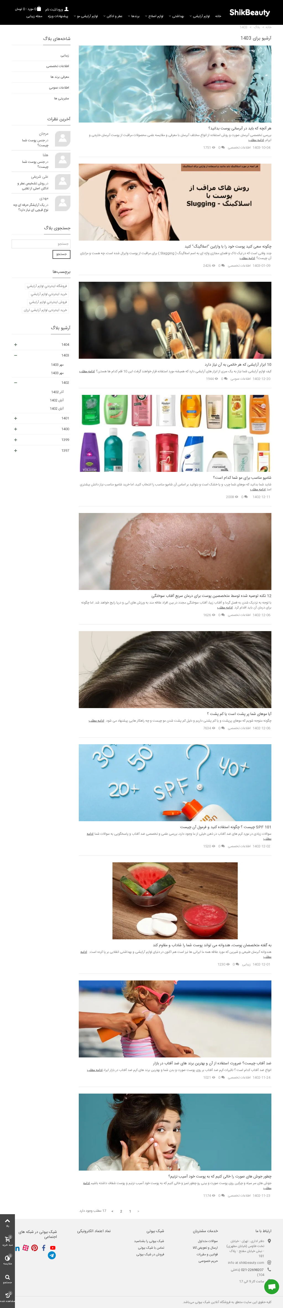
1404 (65, 344)
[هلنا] (62, 160)
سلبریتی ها (61, 98)
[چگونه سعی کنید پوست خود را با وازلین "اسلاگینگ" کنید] (175, 202)
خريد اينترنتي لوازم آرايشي (49, 294)
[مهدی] (62, 203)
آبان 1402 (57, 400)
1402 (65, 383)
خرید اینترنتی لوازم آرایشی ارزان (45, 310)
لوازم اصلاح (155, 16)
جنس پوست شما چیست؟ (35, 143)
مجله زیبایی (34, 16)
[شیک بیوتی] (249, 12)
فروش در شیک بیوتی (150, 1254)
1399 (65, 440)
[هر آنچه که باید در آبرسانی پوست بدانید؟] (175, 84)
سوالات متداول (208, 1241)
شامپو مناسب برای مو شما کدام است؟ (242, 478)
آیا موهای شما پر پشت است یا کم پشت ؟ (239, 714)
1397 (65, 450)
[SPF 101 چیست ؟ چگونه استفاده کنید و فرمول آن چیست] (175, 783)
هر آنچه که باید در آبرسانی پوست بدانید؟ (239, 129)
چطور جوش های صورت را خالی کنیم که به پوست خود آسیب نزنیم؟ (219, 1177)
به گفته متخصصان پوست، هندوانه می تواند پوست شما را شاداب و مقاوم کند (212, 945)
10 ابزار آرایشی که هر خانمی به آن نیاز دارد (238, 365)
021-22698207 (252, 1270)
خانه (218, 16)
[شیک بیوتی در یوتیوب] (53, 1248)
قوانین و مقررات (207, 1254)
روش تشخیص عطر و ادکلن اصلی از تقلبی (32, 186)
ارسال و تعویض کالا (205, 1248)
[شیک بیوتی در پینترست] (34, 1248)
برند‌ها (135, 16)
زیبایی (246, 964)
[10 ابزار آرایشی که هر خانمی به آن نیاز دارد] (175, 320)
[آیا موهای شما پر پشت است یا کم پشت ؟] (175, 669)
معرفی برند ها (60, 77)
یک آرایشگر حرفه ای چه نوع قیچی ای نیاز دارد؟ (30, 207)
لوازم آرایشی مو (87, 16)
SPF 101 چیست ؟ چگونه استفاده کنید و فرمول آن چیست (225, 827)
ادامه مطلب (256, 140)
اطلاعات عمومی (240, 379)
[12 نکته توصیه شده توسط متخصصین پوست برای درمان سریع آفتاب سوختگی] (175, 551)
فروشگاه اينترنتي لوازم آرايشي (47, 286)
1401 (65, 418)
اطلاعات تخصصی (239, 147)
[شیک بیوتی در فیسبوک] (44, 1248)
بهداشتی (178, 16)
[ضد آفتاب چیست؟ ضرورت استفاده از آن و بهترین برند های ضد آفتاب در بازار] (175, 1019)
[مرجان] (62, 139)
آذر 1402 (57, 392)
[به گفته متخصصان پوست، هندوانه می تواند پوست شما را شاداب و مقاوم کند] (175, 901)
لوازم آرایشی (201, 16)
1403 (65, 355)
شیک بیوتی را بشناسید (149, 1241)
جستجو (61, 254)
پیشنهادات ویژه (58, 16)
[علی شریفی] (62, 182)
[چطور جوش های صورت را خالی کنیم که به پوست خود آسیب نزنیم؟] (175, 1132)
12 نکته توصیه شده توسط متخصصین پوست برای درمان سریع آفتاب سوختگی (211, 596)
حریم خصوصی (208, 1261)
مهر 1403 (57, 365)
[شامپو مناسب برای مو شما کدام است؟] (175, 433)
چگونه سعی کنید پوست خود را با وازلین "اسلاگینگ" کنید (228, 247)
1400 (65, 429)
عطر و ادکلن (114, 16)
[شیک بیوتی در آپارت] (25, 1248)
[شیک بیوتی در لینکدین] (16, 1248)
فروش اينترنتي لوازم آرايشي (48, 302)
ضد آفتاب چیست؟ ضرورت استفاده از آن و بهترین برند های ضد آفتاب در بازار (212, 1064)
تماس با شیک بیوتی (151, 1248)
